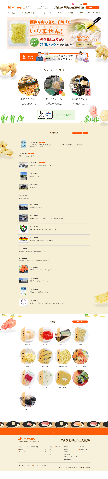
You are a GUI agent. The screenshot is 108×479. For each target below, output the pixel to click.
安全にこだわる (47, 454)
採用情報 (70, 13)
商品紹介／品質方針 (30, 13)
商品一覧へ (80, 321)
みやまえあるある (68, 459)
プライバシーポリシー (24, 465)
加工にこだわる (47, 452)
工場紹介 (60, 13)
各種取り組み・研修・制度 (70, 456)
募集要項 (66, 449)
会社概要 (80, 13)
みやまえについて (15, 13)
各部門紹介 (66, 452)
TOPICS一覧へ (80, 133)
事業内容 (21, 449)
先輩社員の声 (67, 454)
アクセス (35, 465)
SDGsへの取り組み (93, 13)
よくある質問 (83, 449)
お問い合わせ (92, 7)
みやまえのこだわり (47, 13)
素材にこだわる (47, 449)
